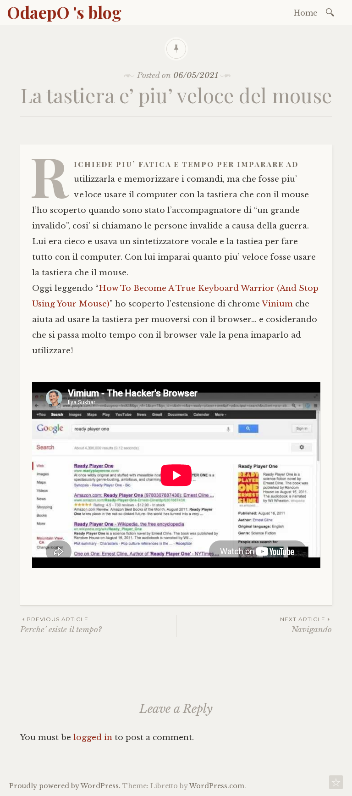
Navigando (306, 625)
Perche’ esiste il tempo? (61, 625)
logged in (92, 737)
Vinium (277, 304)
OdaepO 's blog (64, 12)
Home (306, 12)
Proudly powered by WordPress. (65, 786)
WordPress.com (216, 786)
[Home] (336, 785)
